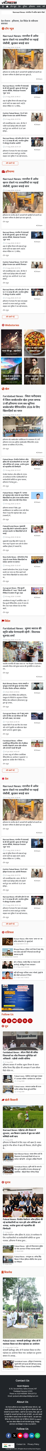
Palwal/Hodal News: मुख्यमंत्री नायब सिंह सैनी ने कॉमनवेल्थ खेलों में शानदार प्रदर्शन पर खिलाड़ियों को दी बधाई (15, 530)
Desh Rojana (36, 1449)
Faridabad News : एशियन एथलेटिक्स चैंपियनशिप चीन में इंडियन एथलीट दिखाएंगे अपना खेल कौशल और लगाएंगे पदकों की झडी (15, 744)
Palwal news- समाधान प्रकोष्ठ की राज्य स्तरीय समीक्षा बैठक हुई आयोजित (27, 1088)
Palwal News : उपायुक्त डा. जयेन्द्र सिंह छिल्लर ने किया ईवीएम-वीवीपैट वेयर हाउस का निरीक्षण (28, 1259)
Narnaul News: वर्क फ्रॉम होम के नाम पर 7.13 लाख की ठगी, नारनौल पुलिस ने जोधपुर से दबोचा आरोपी (16, 141)
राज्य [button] (38, 7)
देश (19, 7)
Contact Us (20, 1444)
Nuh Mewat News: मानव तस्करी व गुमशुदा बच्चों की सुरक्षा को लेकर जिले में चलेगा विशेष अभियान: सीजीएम (16, 686)
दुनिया (25, 7)
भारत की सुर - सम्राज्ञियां (11, 351)
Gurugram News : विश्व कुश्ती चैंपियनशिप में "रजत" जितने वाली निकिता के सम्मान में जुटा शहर (14, 590)
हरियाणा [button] (32, 7)
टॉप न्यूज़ (13, 7)
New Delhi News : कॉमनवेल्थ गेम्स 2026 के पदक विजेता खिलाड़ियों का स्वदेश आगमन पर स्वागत (15, 559)
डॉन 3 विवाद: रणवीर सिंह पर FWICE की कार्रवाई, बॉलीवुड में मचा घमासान (27, 963)
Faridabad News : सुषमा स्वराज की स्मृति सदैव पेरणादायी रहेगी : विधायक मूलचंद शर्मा (22, 632)
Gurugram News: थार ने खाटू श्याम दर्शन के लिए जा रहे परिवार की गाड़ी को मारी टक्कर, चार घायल (15, 716)
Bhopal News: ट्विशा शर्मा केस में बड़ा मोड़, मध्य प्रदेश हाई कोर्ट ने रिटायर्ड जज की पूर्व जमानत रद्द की (29, 952)
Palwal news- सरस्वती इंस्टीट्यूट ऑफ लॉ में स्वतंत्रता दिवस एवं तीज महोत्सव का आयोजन (21, 1342)
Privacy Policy (33, 1444)
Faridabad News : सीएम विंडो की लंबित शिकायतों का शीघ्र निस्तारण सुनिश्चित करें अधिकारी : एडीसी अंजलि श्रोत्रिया (20, 1055)
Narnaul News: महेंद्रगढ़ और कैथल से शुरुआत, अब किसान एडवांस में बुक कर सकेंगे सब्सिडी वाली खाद (21, 1133)
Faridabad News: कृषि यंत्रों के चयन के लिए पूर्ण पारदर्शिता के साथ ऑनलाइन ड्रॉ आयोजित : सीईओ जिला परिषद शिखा (28, 1169)
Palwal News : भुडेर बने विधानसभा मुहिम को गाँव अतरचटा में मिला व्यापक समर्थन (28, 1247)
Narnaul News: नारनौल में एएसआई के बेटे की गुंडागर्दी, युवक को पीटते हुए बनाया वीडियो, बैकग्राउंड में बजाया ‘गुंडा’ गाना (15, 89)
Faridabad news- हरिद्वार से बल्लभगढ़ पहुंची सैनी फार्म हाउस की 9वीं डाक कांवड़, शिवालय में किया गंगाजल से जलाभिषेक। (28, 1364)
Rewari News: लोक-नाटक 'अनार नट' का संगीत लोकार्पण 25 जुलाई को (28, 940)
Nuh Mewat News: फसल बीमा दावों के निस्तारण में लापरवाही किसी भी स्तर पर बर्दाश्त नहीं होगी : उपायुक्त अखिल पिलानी (28, 1156)
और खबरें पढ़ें (10, 163)
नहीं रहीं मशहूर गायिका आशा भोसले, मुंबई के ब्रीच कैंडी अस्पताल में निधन (28, 974)
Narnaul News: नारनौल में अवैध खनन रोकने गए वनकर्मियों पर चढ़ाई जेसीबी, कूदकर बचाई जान (20, 39)
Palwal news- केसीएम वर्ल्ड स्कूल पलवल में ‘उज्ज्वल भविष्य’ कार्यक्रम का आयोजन (28, 1077)
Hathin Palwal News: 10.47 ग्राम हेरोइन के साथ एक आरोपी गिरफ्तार (15, 114)
